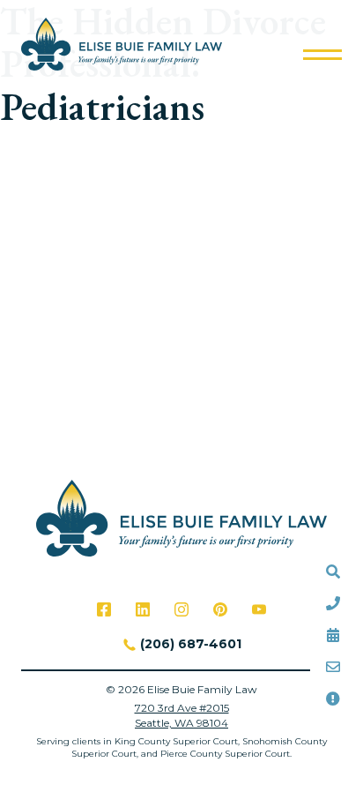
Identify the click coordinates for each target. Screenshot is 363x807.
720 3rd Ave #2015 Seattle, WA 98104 (182, 715)
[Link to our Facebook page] (104, 609)
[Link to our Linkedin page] (143, 609)
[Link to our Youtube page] (259, 609)
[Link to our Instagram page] (181, 609)
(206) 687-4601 (190, 644)
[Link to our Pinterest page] (220, 609)
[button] (322, 54)
